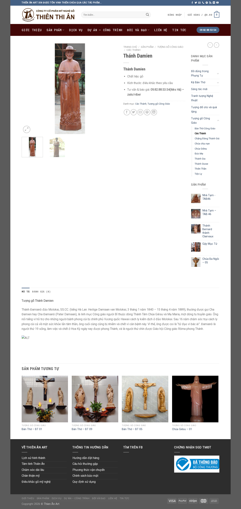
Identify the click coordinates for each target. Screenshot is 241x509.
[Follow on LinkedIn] (214, 3)
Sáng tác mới (199, 89)
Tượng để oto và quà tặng (204, 109)
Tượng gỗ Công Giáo (170, 46)
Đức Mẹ (199, 153)
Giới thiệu (32, 30)
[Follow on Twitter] (196, 3)
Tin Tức (179, 30)
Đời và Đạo (137, 30)
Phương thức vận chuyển (88, 470)
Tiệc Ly (198, 173)
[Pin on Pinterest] (147, 112)
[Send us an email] (199, 3)
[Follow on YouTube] (217, 3)
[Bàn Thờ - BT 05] (145, 399)
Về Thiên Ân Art (34, 447)
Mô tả (26, 291)
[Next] (111, 89)
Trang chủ (130, 46)
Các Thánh (133, 49)
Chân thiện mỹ (31, 475)
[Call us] (203, 3)
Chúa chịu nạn (202, 143)
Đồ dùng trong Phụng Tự (200, 73)
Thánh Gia (200, 158)
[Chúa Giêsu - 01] (195, 399)
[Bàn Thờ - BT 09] (95, 399)
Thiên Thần (200, 168)
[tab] (26, 291)
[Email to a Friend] (140, 112)
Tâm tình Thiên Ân (33, 464)
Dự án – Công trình (105, 30)
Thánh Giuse (201, 163)
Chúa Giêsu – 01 (182, 429)
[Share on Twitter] (133, 112)
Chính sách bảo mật (85, 475)
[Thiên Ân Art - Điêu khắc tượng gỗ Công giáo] (49, 15)
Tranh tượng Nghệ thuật (202, 98)
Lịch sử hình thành (33, 458)
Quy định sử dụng (84, 482)
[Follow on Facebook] (192, 3)
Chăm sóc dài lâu (33, 470)
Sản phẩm (54, 30)
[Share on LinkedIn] (154, 112)
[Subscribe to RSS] (210, 3)
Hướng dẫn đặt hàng (85, 458)
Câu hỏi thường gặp (85, 464)
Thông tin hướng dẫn (90, 447)
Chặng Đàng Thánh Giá (207, 138)
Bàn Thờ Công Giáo (205, 128)
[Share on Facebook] (127, 112)
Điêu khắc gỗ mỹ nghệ (36, 482)
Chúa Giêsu (201, 148)
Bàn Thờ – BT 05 (132, 429)
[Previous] (28, 89)
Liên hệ (160, 30)
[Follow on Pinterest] (207, 3)
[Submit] (147, 15)
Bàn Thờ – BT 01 (32, 429)
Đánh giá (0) (41, 291)
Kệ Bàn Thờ (198, 82)
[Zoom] (26, 129)
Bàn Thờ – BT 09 (82, 429)
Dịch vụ (75, 30)
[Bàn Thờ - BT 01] (45, 399)
